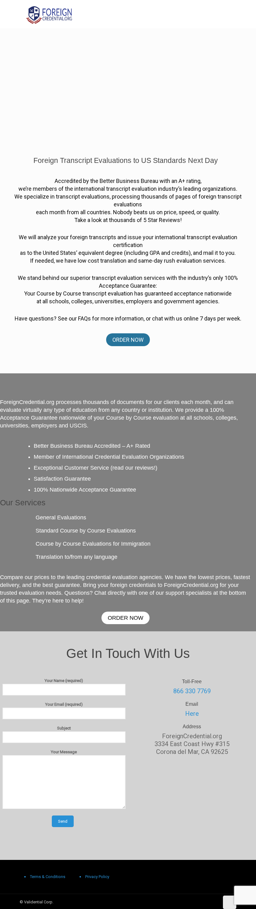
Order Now (128, 339)
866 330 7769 (192, 691)
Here (192, 713)
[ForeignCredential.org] (49, 14)
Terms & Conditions (47, 876)
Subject (64, 728)
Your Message (64, 752)
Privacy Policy (97, 876)
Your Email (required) (64, 704)
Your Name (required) (64, 680)
